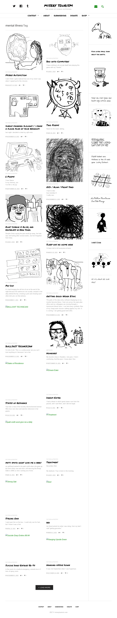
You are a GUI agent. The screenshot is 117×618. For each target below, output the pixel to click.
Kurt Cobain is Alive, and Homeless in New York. (19, 228)
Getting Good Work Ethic (61, 296)
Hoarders (51, 353)
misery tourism (58, 5)
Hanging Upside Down (58, 565)
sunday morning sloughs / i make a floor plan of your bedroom (23, 127)
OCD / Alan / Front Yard (60, 187)
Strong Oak (12, 518)
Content (32, 15)
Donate (74, 15)
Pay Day (9, 285)
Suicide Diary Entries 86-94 (20, 565)
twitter (16, 6)
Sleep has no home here (59, 244)
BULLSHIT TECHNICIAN (18, 346)
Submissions (60, 15)
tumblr (30, 6)
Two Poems (52, 125)
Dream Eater (53, 397)
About (46, 15)
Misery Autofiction (16, 75)
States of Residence (16, 403)
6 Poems (9, 176)
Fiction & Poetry (11, 72)
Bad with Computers (57, 61)
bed (48, 522)
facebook (23, 6)
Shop (84, 15)
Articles (49, 350)
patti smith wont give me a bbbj (23, 462)
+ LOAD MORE (44, 587)
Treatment (52, 462)
